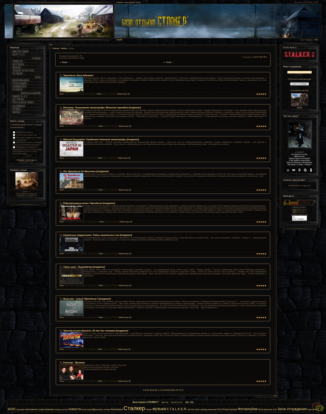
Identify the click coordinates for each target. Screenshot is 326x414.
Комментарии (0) (123, 94)
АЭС (245, 409)
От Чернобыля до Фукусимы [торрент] (85, 171)
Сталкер (104, 408)
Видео (64, 62)
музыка (129, 409)
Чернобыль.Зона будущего (78, 75)
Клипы (168, 62)
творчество (282, 409)
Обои (299, 108)
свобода (174, 409)
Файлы (64, 48)
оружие (204, 409)
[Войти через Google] (305, 170)
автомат (70, 409)
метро (54, 409)
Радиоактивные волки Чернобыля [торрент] (89, 203)
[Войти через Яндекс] (299, 170)
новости (45, 409)
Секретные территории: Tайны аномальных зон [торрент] (97, 235)
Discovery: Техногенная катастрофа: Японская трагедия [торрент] (102, 107)
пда (64, 409)
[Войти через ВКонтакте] (293, 170)
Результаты (20, 160)
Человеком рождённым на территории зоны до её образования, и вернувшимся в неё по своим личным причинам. (27, 150)
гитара (28, 409)
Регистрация (129, 2)
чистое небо (164, 409)
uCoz (181, 402)
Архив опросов (31, 160)
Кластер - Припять (74, 362)
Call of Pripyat (193, 409)
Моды (300, 409)
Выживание (87, 409)
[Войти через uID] (288, 170)
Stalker (99, 94)
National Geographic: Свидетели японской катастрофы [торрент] (101, 139)
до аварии (292, 409)
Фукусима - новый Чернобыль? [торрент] (87, 299)
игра (59, 409)
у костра (34, 409)
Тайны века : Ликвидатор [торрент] (84, 267)
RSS (316, 40)
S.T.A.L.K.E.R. (147, 409)
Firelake (119, 409)
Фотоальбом (218, 409)
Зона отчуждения (262, 409)
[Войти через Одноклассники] (311, 170)
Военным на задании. (24, 132)
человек (77, 409)
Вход (138, 2)
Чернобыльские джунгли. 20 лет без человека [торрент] (95, 330)
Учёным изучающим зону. (26, 135)
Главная (119, 2)
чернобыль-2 (310, 409)
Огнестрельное (235, 409)
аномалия (182, 409)
